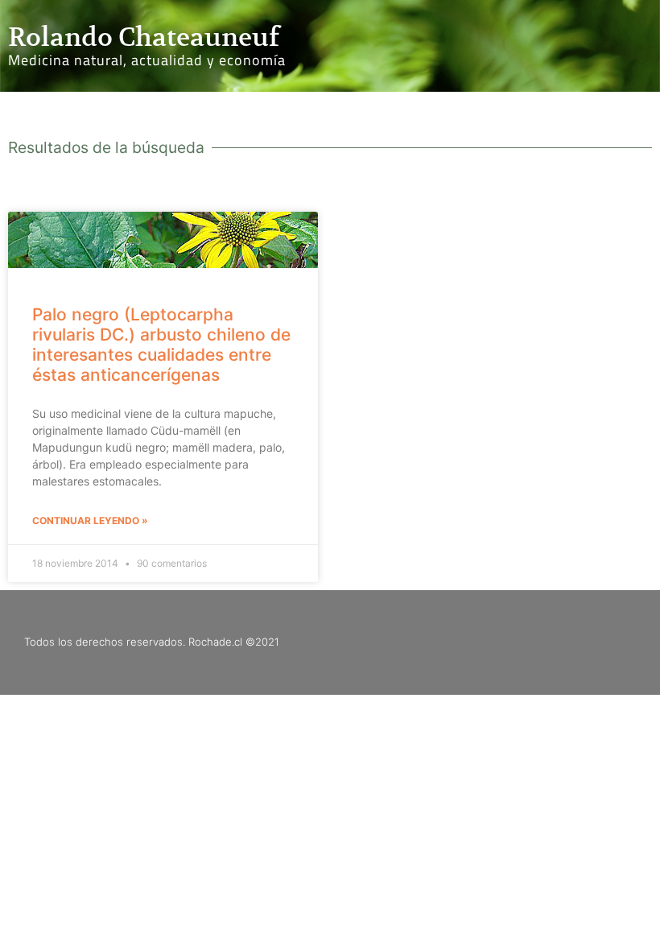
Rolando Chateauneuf (143, 37)
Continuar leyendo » (90, 520)
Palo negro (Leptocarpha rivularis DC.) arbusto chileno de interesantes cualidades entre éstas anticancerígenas (161, 345)
